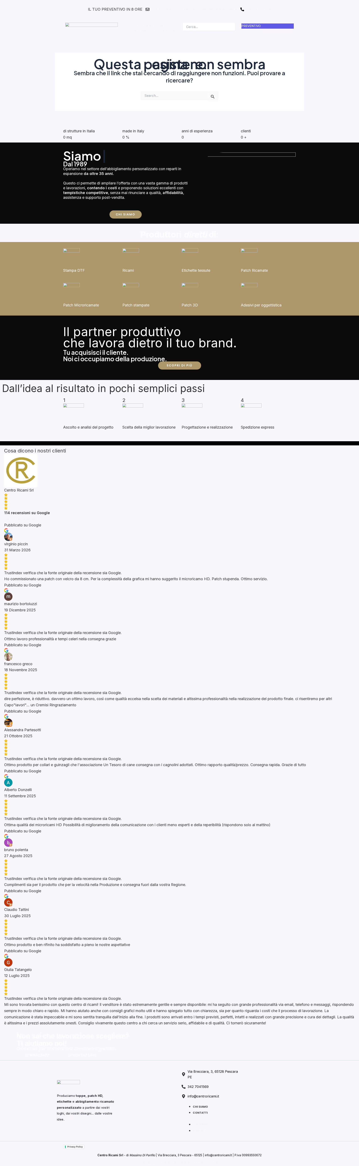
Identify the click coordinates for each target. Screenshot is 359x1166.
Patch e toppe (163, 31)
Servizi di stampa (139, 31)
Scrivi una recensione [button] (22, 519)
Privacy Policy (75, 1146)
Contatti (200, 1113)
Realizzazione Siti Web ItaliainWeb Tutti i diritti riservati (179, 1162)
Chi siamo (200, 1107)
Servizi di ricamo (150, 25)
